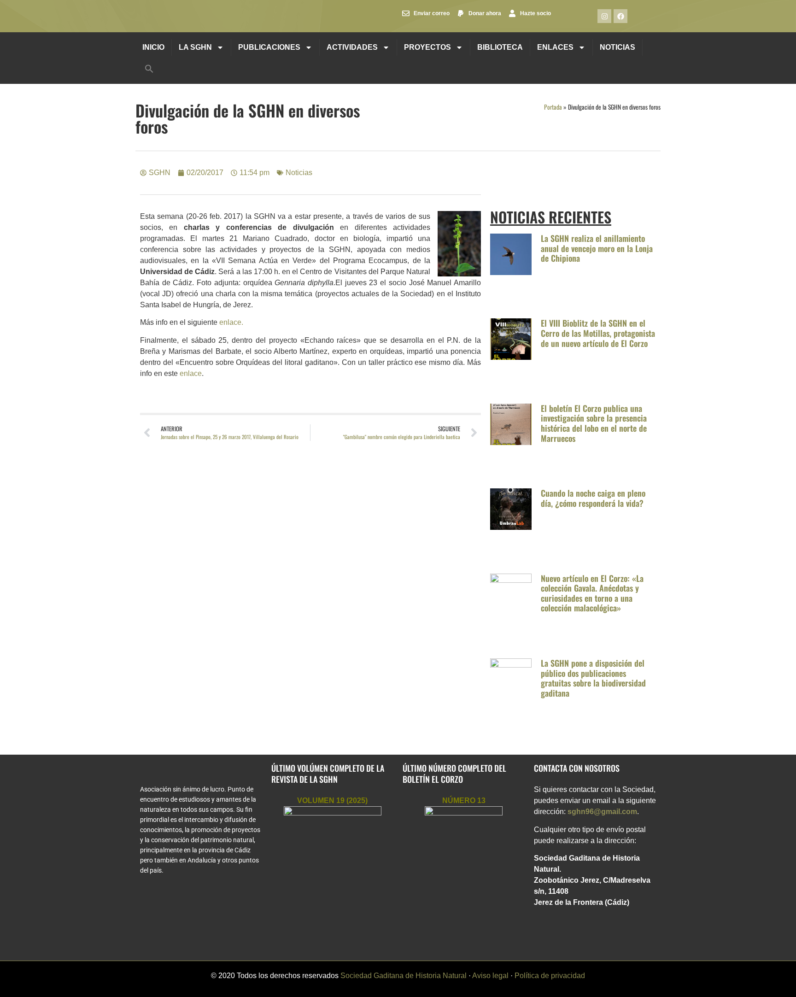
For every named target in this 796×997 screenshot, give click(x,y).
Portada (553, 106)
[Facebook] (620, 16)
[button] (149, 68)
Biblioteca (500, 47)
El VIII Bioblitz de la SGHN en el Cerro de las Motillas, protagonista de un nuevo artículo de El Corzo (598, 333)
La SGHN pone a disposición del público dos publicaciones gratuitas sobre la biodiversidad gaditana (593, 678)
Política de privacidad (550, 975)
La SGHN (195, 47)
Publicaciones (269, 47)
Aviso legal (490, 975)
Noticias (617, 47)
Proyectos (427, 47)
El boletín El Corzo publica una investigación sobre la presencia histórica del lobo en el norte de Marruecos (594, 423)
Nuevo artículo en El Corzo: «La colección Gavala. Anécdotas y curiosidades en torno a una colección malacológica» (592, 593)
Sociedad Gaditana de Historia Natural (403, 975)
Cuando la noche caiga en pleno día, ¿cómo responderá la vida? (593, 498)
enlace (191, 373)
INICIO (153, 47)
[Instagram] (604, 16)
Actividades (352, 47)
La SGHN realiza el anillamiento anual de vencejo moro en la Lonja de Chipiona (597, 248)
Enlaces (555, 47)
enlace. (230, 322)
